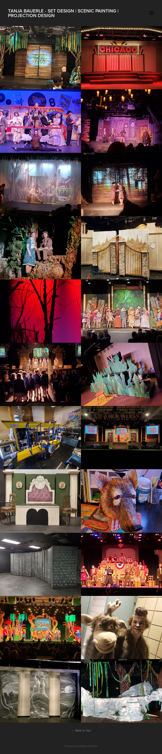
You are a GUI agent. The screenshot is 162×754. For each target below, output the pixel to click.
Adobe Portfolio (88, 746)
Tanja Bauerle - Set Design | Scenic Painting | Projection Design (64, 13)
